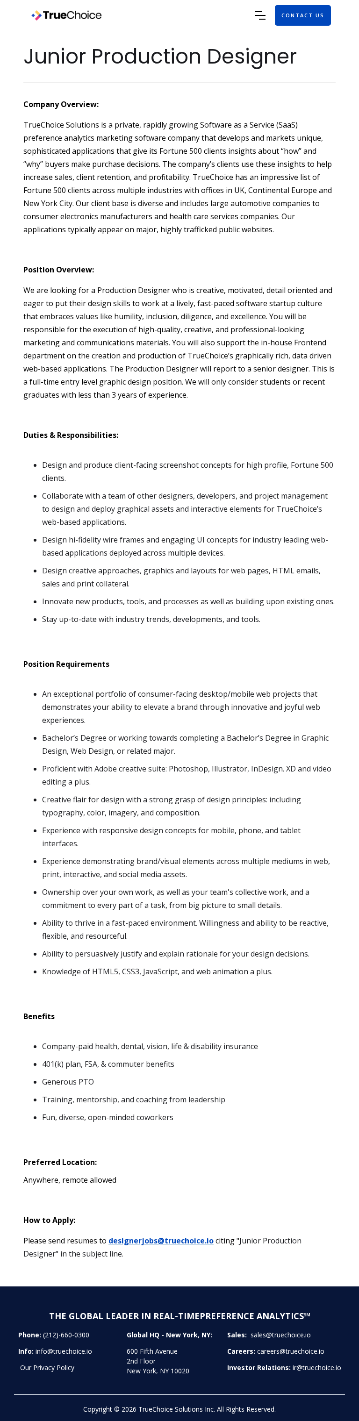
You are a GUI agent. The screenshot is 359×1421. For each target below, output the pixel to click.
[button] (260, 15)
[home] (141, 15)
